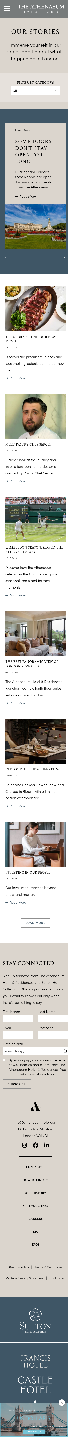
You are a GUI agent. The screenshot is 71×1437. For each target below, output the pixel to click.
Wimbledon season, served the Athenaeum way (34, 549)
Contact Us (35, 1167)
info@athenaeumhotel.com (35, 1122)
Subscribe (17, 1084)
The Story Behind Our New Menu (30, 339)
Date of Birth (13, 1044)
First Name (11, 1011)
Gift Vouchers (35, 1206)
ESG (35, 1231)
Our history (35, 1193)
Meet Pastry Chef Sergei (28, 444)
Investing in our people (27, 872)
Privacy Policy (19, 1267)
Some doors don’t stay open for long (33, 151)
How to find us (35, 1180)
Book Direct (58, 1278)
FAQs (35, 1244)
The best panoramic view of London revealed (31, 663)
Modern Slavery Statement (24, 1278)
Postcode (45, 1027)
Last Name (47, 1011)
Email (7, 1027)
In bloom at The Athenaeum (32, 769)
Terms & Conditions (48, 1267)
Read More (28, 196)
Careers (36, 1218)
